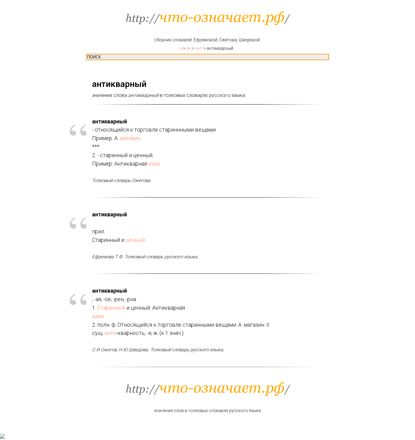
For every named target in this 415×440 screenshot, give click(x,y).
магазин (130, 138)
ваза (154, 163)
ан (188, 48)
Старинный (111, 307)
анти (110, 333)
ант (198, 48)
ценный (135, 240)
